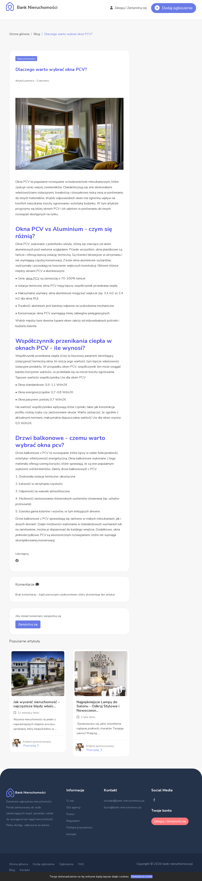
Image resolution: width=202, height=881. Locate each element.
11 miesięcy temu (28, 713)
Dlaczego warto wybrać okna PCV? (68, 34)
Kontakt (71, 834)
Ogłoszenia (66, 864)
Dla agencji (73, 807)
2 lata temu (88, 717)
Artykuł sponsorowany (36, 742)
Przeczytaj (30, 745)
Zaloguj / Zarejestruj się (130, 8)
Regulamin (73, 821)
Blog (37, 34)
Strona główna (19, 34)
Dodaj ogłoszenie (43, 864)
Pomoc (70, 814)
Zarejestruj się (28, 624)
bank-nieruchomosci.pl (178, 864)
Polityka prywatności (79, 827)
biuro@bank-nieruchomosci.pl (122, 807)
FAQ (81, 864)
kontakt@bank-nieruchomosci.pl (124, 801)
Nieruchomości (26, 59)
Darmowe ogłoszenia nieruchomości (28, 801)
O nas (70, 801)
